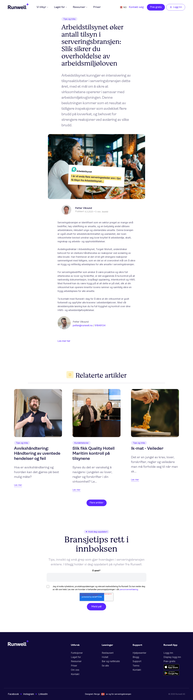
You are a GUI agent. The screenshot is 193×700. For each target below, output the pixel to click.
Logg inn (168, 652)
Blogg (136, 657)
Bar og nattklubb (111, 661)
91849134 (100, 325)
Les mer (18, 485)
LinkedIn (43, 694)
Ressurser (76, 661)
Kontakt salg (136, 7)
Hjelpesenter (139, 652)
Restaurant (107, 652)
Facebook (13, 694)
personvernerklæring (129, 589)
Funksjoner (77, 652)
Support (137, 661)
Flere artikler (96, 503)
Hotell (105, 657)
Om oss (75, 669)
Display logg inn (172, 657)
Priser (97, 7)
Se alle (105, 665)
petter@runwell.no (83, 325)
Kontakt (75, 674)
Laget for (76, 657)
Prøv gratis (156, 7)
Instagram (28, 694)
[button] (42, 7)
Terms (136, 665)
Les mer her (64, 341)
